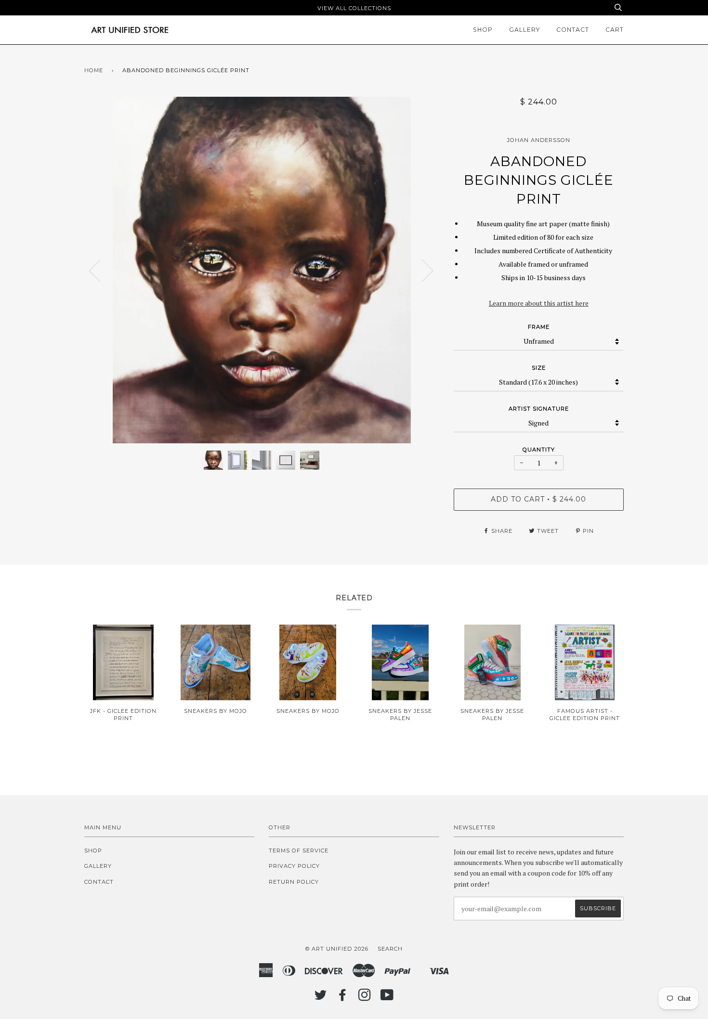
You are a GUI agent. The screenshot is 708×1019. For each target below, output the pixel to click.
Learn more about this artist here (539, 303)
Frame (539, 326)
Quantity (539, 449)
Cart (614, 29)
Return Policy (294, 881)
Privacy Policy (294, 866)
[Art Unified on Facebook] (342, 997)
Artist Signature (539, 408)
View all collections (354, 8)
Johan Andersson (538, 140)
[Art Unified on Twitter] (321, 997)
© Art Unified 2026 (336, 948)
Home (93, 70)
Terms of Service (298, 850)
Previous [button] (100, 270)
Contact (572, 29)
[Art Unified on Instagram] (364, 997)
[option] (261, 270)
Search (390, 948)
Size (539, 367)
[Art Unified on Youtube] (387, 997)
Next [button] (421, 270)
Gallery (524, 29)
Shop (483, 29)
